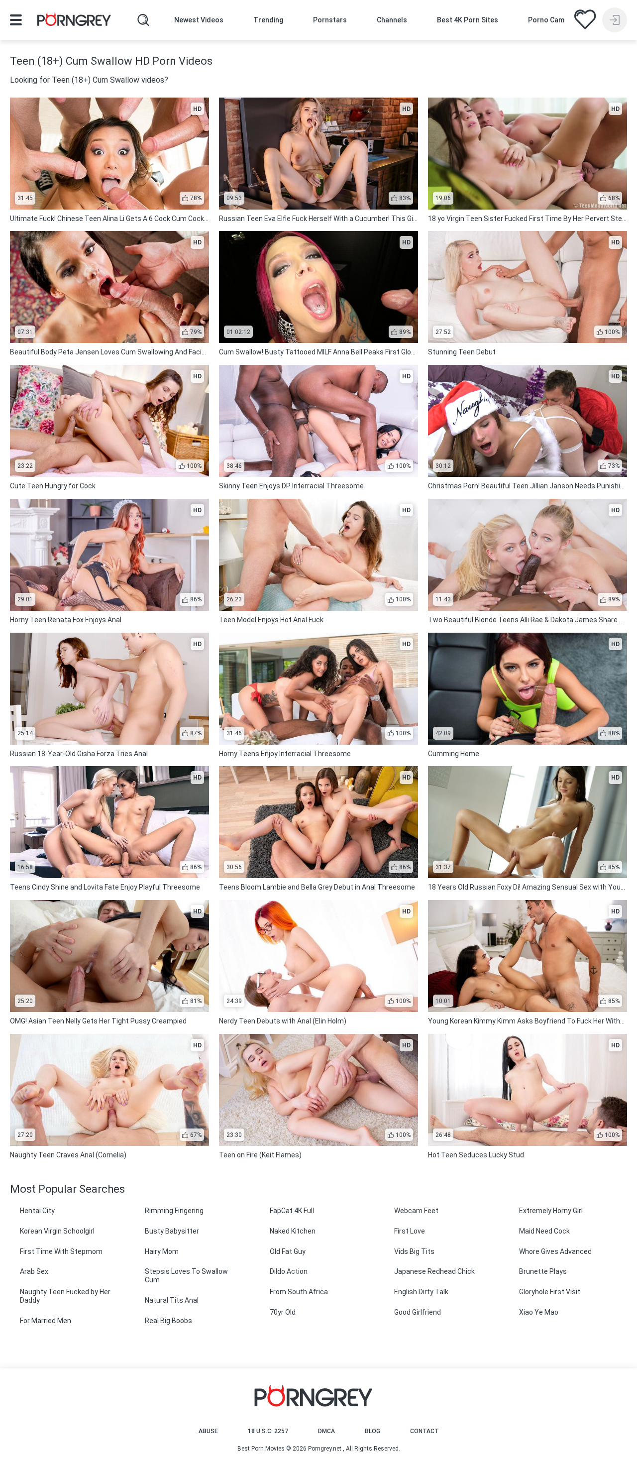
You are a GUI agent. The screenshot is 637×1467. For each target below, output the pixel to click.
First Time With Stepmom (61, 1251)
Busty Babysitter (172, 1231)
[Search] (143, 20)
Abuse (208, 1431)
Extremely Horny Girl (551, 1211)
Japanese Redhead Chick (434, 1271)
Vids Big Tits (414, 1251)
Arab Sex (34, 1271)
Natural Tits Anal (172, 1300)
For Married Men (45, 1321)
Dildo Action (289, 1271)
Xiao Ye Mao (538, 1312)
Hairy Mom (162, 1251)
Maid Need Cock (544, 1231)
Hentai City (37, 1211)
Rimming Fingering (174, 1211)
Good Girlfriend (417, 1312)
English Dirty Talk (421, 1292)
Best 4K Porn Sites (467, 20)
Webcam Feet (416, 1211)
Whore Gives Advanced (555, 1251)
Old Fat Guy (288, 1251)
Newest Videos (198, 20)
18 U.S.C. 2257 (268, 1431)
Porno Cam (546, 20)
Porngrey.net (324, 1448)
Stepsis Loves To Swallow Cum (186, 1275)
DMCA (326, 1431)
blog (372, 1431)
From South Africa (299, 1292)
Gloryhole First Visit (549, 1292)
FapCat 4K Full (292, 1211)
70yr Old (283, 1312)
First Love (409, 1231)
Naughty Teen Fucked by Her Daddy (65, 1296)
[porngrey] (74, 21)
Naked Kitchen (293, 1231)
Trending (268, 20)
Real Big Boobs (168, 1321)
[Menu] (16, 20)
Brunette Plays (543, 1271)
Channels (392, 20)
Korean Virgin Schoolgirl (57, 1231)
